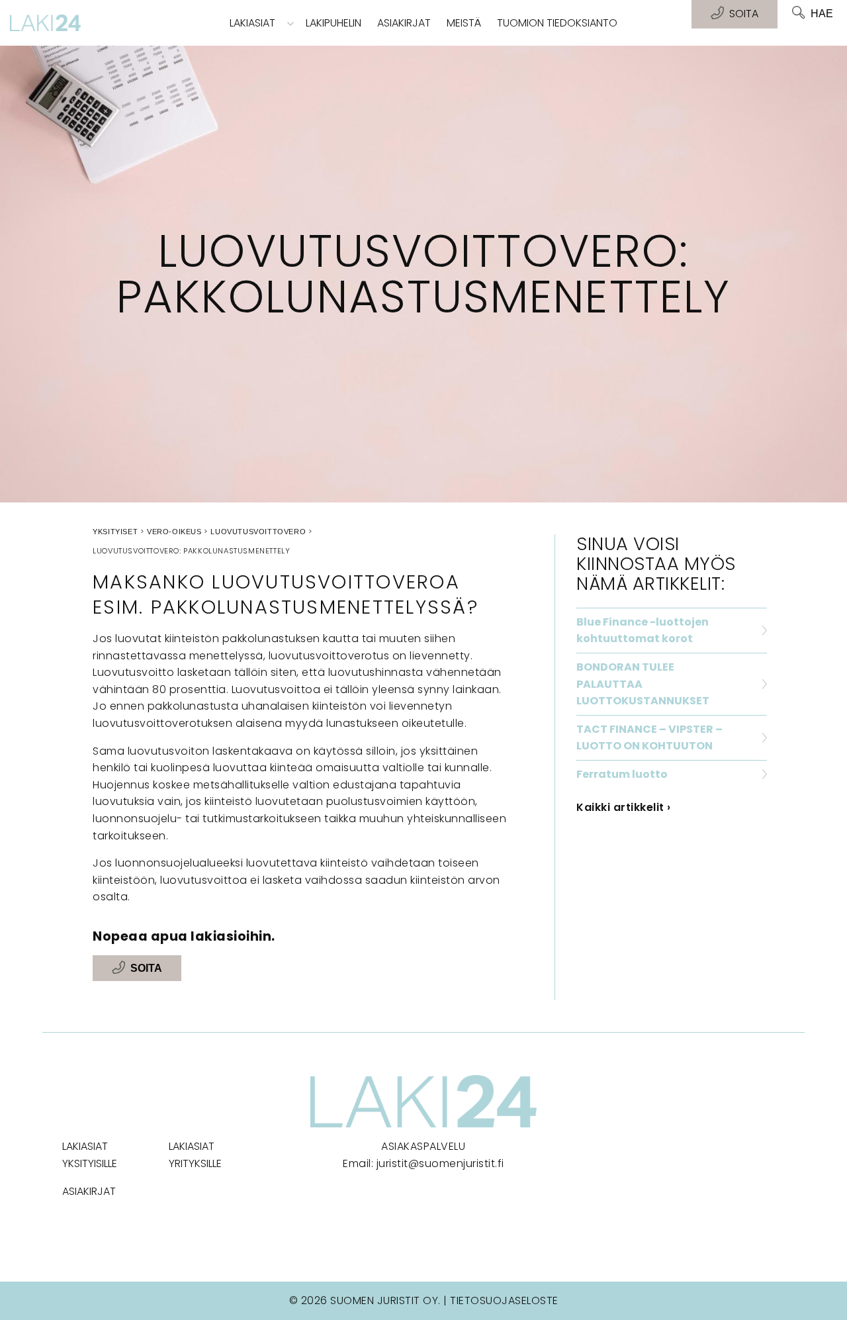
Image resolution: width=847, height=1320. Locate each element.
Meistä (464, 22)
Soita (146, 968)
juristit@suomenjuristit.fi (440, 1163)
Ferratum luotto (622, 774)
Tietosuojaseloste (504, 1300)
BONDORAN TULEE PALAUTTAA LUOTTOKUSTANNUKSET (642, 683)
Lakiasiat (252, 22)
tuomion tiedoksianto (557, 22)
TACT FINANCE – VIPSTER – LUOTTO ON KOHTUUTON (649, 738)
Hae (822, 13)
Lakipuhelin (333, 22)
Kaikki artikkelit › (623, 807)
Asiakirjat (404, 22)
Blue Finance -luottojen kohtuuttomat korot (642, 630)
